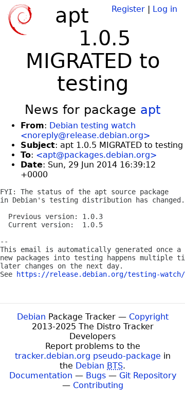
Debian (31, 317)
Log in (165, 9)
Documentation (40, 375)
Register (128, 9)
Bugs (96, 375)
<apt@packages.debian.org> (96, 155)
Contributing (98, 385)
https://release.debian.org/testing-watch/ (100, 274)
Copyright (149, 317)
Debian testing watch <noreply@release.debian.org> (85, 130)
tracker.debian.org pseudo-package (88, 356)
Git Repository (147, 375)
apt (150, 110)
